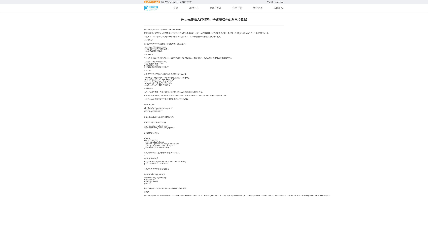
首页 (175, 8)
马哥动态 (278, 8)
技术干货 (237, 8)
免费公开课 (215, 8)
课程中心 (194, 8)
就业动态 (257, 8)
